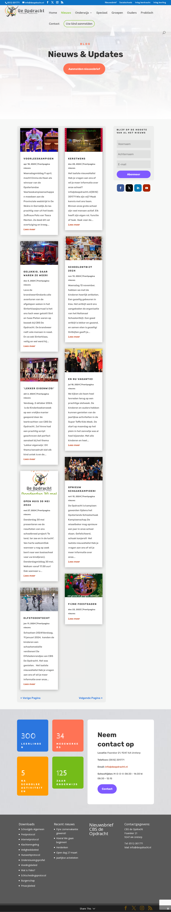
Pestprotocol (28, 834)
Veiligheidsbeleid (30, 849)
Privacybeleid (28, 885)
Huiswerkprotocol (30, 854)
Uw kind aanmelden (79, 24)
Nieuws (66, 13)
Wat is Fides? (28, 870)
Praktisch (147, 13)
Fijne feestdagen (82, 604)
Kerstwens (77, 158)
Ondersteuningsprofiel (33, 860)
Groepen (117, 13)
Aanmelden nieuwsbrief (84, 69)
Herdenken (62, 847)
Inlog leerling (159, 3)
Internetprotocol (30, 839)
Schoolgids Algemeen (32, 829)
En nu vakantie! (80, 379)
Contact (54, 24)
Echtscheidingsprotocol (33, 875)
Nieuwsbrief (110, 3)
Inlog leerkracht (142, 3)
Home (53, 13)
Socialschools (125, 3)
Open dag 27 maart (66, 852)
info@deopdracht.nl (116, 766)
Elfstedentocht (37, 618)
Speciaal (101, 13)
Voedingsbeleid (29, 865)
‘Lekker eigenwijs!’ (39, 388)
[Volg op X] (129, 188)
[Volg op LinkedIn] (138, 188)
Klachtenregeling (30, 844)
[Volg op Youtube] (146, 188)
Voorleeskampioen (39, 158)
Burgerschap (28, 880)
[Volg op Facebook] (120, 188)
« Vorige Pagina (30, 698)
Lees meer (29, 229)
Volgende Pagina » (91, 698)
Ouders (132, 13)
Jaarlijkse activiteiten (67, 857)
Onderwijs (82, 13)
